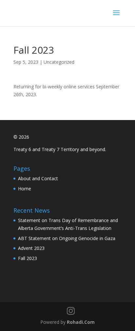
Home (24, 188)
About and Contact (38, 178)
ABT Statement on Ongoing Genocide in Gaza (66, 238)
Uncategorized (59, 62)
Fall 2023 (27, 258)
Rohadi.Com (81, 322)
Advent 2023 (31, 248)
